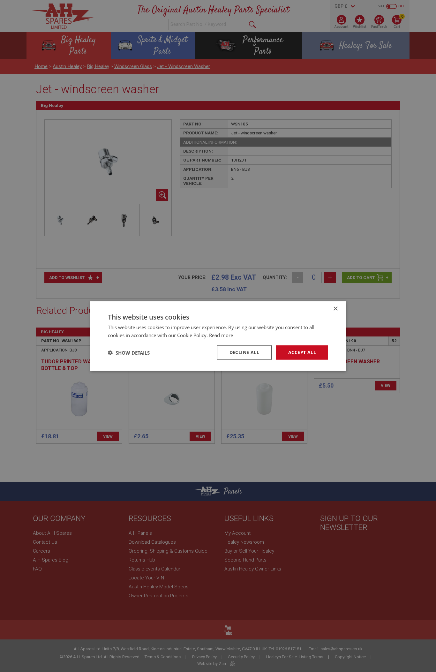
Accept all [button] (302, 352)
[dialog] (218, 336)
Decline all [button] (244, 352)
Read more (221, 335)
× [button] (335, 308)
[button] (129, 352)
